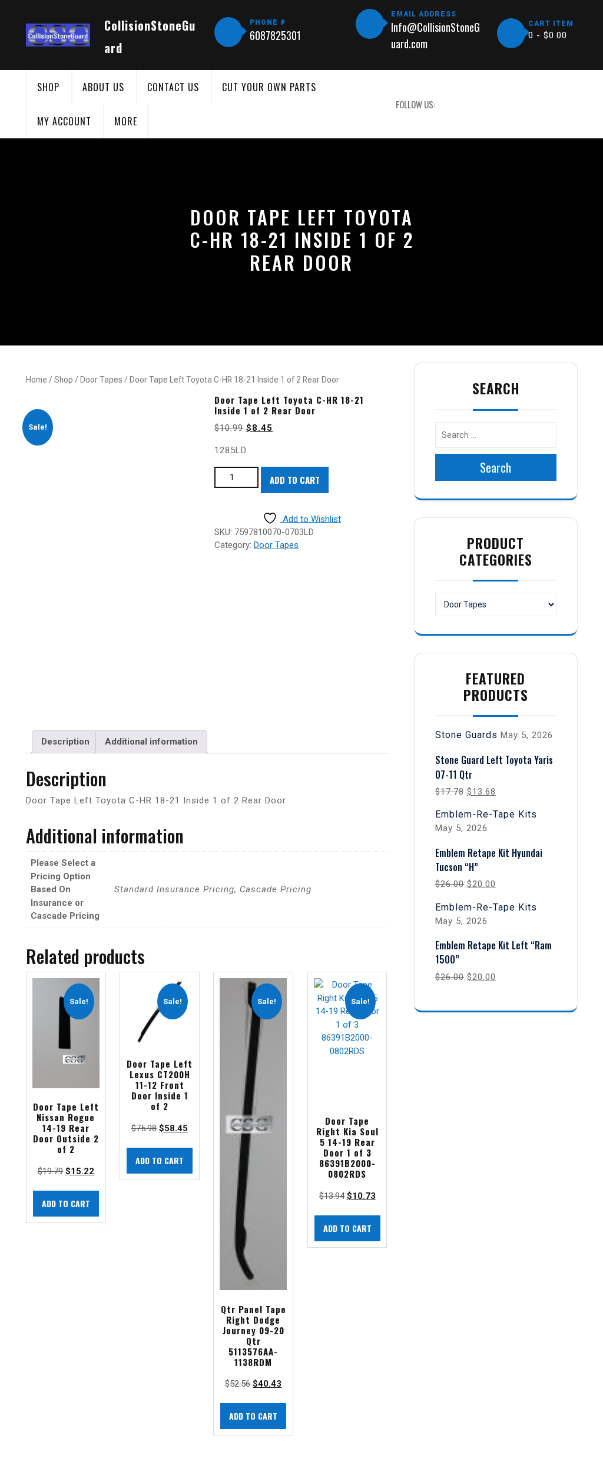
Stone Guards (466, 734)
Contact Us (173, 87)
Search (495, 467)
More (125, 121)
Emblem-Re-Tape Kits (486, 814)
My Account (64, 121)
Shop (48, 87)
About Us (103, 87)
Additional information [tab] (151, 741)
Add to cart (295, 479)
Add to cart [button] (66, 1203)
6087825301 (275, 35)
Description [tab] (65, 741)
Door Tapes (101, 379)
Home (36, 379)
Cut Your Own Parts (269, 87)
